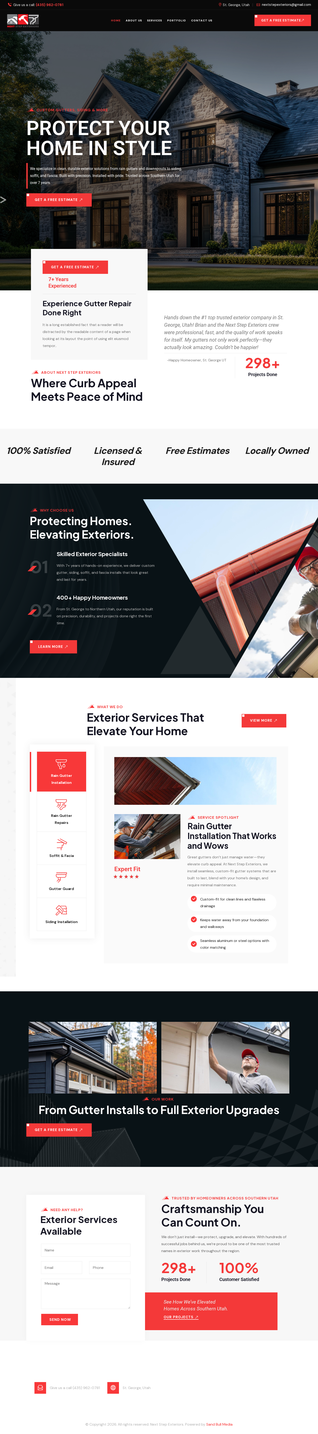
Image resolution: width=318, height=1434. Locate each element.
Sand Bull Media (219, 1424)
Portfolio (176, 20)
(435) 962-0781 (49, 5)
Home (116, 20)
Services (154, 20)
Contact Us (201, 20)
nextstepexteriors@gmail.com (286, 4)
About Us (134, 20)
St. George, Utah (137, 1387)
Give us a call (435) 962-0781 (75, 1387)
